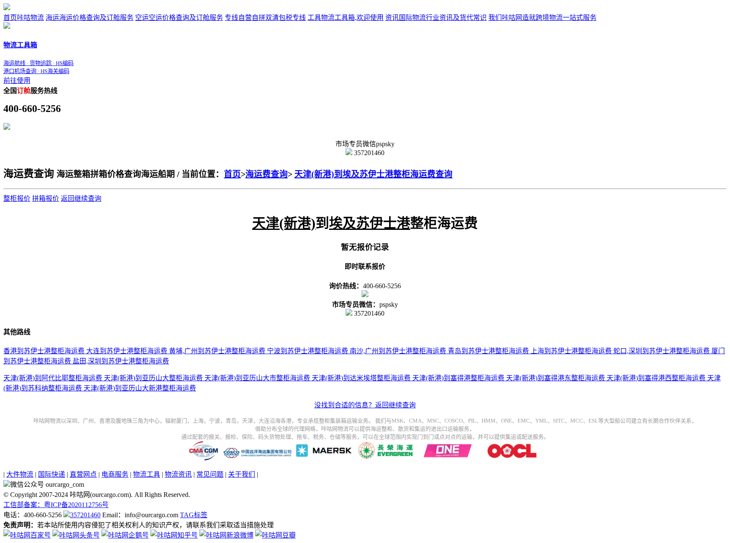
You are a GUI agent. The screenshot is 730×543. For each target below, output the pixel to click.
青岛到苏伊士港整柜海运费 (487, 351)
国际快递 (51, 474)
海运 (89, 17)
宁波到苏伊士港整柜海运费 (306, 351)
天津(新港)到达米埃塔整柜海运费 (360, 378)
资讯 (436, 17)
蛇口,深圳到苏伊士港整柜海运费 (661, 351)
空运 (179, 17)
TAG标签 (193, 514)
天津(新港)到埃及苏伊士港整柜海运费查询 (373, 174)
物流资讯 (178, 474)
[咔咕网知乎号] (174, 535)
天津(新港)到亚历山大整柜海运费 (152, 378)
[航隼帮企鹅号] (125, 535)
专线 (265, 17)
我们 (542, 17)
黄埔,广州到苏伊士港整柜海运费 (216, 351)
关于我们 (241, 474)
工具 (346, 17)
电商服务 (114, 474)
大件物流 (19, 474)
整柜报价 (16, 198)
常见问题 (209, 474)
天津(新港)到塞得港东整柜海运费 (554, 378)
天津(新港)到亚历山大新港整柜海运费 (139, 388)
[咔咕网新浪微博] (226, 535)
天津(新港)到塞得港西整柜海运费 (655, 378)
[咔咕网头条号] (76, 535)
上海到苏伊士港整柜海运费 (570, 351)
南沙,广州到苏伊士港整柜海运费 (397, 351)
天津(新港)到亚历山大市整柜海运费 (256, 378)
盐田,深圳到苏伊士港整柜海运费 (120, 361)
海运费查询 (266, 174)
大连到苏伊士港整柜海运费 (125, 351)
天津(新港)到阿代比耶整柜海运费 (52, 378)
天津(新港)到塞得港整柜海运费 (457, 378)
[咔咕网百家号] (27, 535)
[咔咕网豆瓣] (275, 535)
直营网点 (83, 474)
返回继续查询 (81, 198)
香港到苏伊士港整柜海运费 (43, 351)
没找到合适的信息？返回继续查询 (365, 405)
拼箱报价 (45, 198)
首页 (23, 17)
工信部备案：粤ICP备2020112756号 (56, 504)
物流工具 (146, 474)
